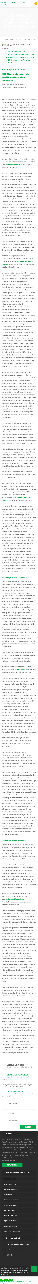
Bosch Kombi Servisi (10, 1184)
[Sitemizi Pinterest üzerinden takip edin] (8, 1260)
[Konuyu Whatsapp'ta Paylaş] (35, 1059)
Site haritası (4, 1281)
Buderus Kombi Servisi (11, 1179)
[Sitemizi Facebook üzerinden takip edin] (3, 1260)
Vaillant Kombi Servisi (11, 1189)
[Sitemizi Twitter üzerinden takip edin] (6, 1260)
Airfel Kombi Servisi (10, 1210)
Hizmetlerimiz (23, 30)
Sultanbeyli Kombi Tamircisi (19, 63)
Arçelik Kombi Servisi (10, 1221)
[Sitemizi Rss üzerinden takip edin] (11, 1260)
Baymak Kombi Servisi (10, 1205)
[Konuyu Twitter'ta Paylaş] (32, 1059)
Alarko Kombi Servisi (10, 1215)
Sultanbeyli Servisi (13, 165)
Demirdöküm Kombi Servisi (12, 1231)
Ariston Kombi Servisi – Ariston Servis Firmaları (16, 1282)
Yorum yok (27, 40)
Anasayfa (13, 30)
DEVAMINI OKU (12, 1165)
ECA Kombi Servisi (9, 1194)
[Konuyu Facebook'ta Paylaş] (29, 1059)
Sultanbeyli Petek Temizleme (19, 60)
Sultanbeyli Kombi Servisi (15, 52)
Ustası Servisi (20, 670)
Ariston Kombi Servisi (10, 1226)
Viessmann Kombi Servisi (11, 1200)
